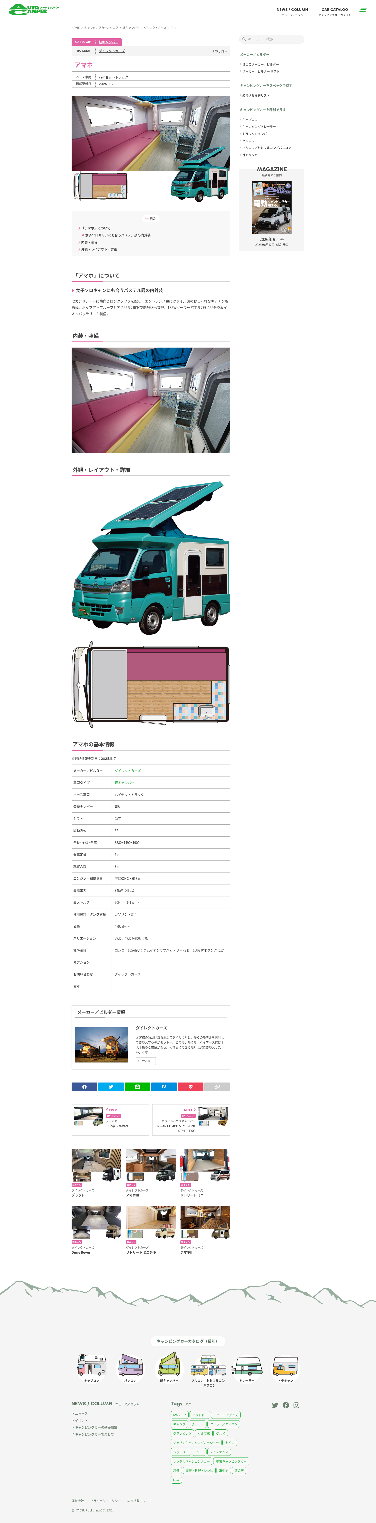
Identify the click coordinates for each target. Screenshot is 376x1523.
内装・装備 (89, 242)
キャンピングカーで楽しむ (94, 1434)
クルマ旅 (204, 1433)
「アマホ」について (96, 228)
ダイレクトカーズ (112, 51)
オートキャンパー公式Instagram (297, 1405)
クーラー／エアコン (223, 1424)
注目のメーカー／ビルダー (260, 64)
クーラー (198, 1424)
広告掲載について (139, 1500)
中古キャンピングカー (231, 1461)
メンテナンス (219, 1452)
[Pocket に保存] (190, 1087)
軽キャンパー (108, 42)
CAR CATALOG (335, 12)
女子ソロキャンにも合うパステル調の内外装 (118, 235)
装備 (176, 1470)
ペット (199, 1452)
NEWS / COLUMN (292, 12)
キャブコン (250, 119)
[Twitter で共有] (111, 1087)
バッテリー (180, 1452)
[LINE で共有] (137, 1087)
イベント (81, 1420)
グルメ (220, 1433)
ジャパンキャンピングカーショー (196, 1442)
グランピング (182, 1433)
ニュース (81, 1413)
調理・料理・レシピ (199, 1470)
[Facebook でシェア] (84, 1087)
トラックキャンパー (256, 133)
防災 (176, 1480)
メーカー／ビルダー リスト (261, 71)
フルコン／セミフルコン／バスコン (266, 147)
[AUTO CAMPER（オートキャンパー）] (34, 9)
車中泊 (223, 1470)
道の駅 (239, 1470)
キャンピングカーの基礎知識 (96, 1427)
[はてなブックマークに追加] (164, 1087)
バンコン (248, 140)
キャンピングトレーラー (259, 126)
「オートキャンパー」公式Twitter (275, 1405)
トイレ (229, 1442)
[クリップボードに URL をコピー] (217, 1087)
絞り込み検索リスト (256, 95)
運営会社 (78, 1500)
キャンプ (179, 1424)
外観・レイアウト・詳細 (99, 249)
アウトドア (200, 1415)
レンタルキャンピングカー (191, 1461)
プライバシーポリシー (105, 1500)
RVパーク (179, 1415)
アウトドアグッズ (226, 1415)
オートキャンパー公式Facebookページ (286, 1405)
